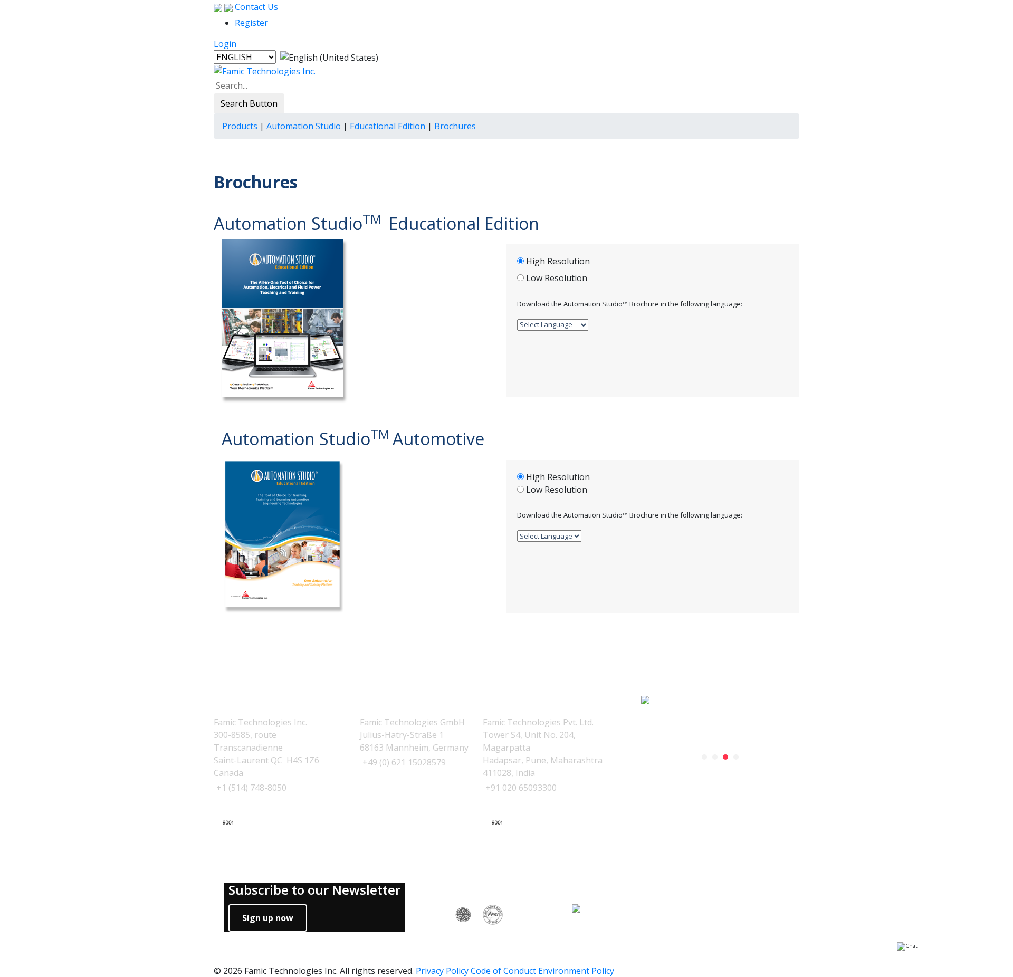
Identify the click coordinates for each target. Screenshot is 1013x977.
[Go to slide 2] (715, 757)
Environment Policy (576, 970)
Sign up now (267, 918)
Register (251, 22)
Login (225, 44)
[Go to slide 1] (704, 757)
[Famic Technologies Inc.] (265, 70)
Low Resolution (556, 278)
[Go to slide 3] (725, 757)
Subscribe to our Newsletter (314, 890)
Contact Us (255, 7)
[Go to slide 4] (736, 757)
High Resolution (558, 261)
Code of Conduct (503, 970)
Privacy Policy (442, 970)
